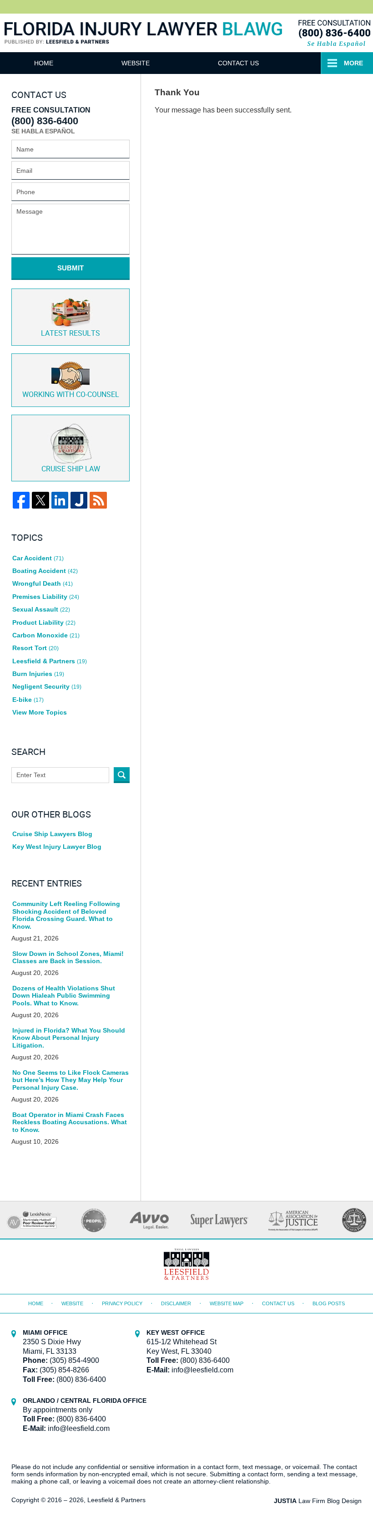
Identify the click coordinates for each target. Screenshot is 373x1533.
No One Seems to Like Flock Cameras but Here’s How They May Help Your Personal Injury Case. (70, 1080)
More (353, 63)
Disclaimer (176, 1303)
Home (43, 63)
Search (122, 775)
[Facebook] (21, 500)
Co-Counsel (70, 395)
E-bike (28, 699)
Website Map (226, 1303)
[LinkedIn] (60, 500)
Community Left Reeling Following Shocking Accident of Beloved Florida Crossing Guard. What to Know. (66, 915)
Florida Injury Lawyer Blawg (143, 43)
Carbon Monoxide (46, 635)
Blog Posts (329, 1303)
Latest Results (70, 334)
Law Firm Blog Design (318, 1500)
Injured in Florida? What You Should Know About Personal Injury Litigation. (68, 1038)
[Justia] (79, 500)
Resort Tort (35, 647)
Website (135, 63)
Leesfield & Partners (49, 661)
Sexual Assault (41, 609)
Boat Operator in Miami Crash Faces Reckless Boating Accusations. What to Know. (69, 1122)
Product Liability (44, 622)
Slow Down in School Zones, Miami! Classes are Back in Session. (68, 957)
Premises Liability (45, 596)
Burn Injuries (38, 673)
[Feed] (98, 500)
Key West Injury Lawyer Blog (56, 846)
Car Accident (38, 558)
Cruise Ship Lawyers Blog (52, 834)
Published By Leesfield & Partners (334, 33)
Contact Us (238, 63)
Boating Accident (45, 570)
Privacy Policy (122, 1303)
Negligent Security (46, 686)
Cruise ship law (70, 469)
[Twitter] (40, 500)
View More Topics (39, 712)
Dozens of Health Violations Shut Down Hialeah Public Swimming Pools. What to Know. (63, 995)
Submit (70, 268)
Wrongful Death (42, 583)
